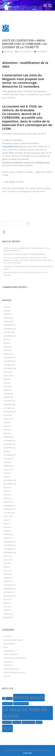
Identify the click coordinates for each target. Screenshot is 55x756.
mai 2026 (7, 311)
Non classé (8, 662)
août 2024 (8, 372)
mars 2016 (8, 574)
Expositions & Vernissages (15, 658)
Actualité (8, 636)
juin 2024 (7, 379)
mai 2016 (7, 567)
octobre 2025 (9, 332)
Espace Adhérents (24, 51)
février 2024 (8, 394)
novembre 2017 (10, 509)
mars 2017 (8, 531)
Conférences (9, 651)
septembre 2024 (10, 368)
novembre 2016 (10, 545)
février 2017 (8, 534)
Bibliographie (9, 644)
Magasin (16, 722)
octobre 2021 (9, 459)
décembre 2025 (9, 325)
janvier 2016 (8, 581)
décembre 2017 (9, 506)
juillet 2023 (8, 419)
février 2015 (8, 614)
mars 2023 (8, 433)
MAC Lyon (7, 722)
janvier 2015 (8, 617)
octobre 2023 (9, 408)
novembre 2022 (10, 444)
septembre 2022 (10, 448)
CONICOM (27, 753)
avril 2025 (8, 347)
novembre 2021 (10, 455)
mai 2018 (7, 491)
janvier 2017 (8, 538)
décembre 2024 (9, 357)
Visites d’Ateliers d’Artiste (14, 672)
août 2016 (8, 556)
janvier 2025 (8, 354)
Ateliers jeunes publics (13, 640)
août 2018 (8, 487)
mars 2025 (8, 350)
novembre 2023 (10, 404)
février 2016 (8, 578)
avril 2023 (8, 430)
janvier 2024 (8, 397)
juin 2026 (7, 307)
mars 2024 (8, 390)
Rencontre (8, 665)
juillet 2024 (8, 375)
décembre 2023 (9, 401)
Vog (7, 728)
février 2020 (8, 466)
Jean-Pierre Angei (21, 704)
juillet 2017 (8, 516)
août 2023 (8, 415)
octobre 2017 (9, 513)
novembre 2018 (10, 480)
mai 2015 (7, 603)
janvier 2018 (8, 502)
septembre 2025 (10, 336)
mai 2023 (7, 426)
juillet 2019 (8, 469)
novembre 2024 (10, 361)
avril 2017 (8, 527)
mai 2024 (7, 383)
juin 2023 (7, 422)
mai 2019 (7, 477)
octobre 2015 (9, 592)
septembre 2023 (10, 412)
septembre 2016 (10, 552)
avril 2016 (8, 570)
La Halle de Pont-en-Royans (25, 713)
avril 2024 (8, 386)
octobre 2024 (9, 365)
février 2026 (8, 318)
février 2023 (8, 437)
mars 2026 (8, 314)
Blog (6, 647)
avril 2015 (8, 607)
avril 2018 (8, 495)
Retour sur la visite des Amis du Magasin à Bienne (24, 254)
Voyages (7, 676)
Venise (39, 722)
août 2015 (8, 599)
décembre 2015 (9, 585)
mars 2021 (8, 462)
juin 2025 (7, 339)
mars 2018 (8, 498)
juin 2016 (7, 563)
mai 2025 (7, 343)
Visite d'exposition (11, 669)
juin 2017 (7, 520)
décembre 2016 (9, 542)
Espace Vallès (29, 697)
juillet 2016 (8, 560)
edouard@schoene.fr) (12, 146)
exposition (7, 704)
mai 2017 (7, 524)
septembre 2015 (10, 596)
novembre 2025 (10, 329)
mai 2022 (7, 451)
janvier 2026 (8, 321)
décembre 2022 (9, 440)
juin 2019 (7, 473)
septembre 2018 (10, 484)
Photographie (28, 722)
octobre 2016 (9, 549)
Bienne (9, 698)
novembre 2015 (10, 588)
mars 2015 (8, 610)
